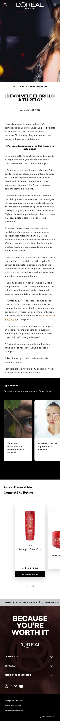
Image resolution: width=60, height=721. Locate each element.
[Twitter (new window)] (15, 686)
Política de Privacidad (13, 705)
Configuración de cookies (14, 701)
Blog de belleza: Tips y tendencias (30, 86)
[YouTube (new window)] (21, 686)
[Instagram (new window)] (6, 686)
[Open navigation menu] (55, 4)
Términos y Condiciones (14, 710)
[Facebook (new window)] (11, 686)
